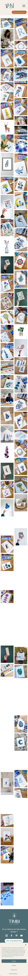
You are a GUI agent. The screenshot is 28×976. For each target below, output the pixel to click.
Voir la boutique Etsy (14, 941)
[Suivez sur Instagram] (6, 935)
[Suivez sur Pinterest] (16, 935)
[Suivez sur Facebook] (11, 935)
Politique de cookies (13, 973)
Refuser (14, 965)
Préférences (14, 969)
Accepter (14, 961)
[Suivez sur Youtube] (21, 935)
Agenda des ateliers (19, 12)
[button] (25, 944)
